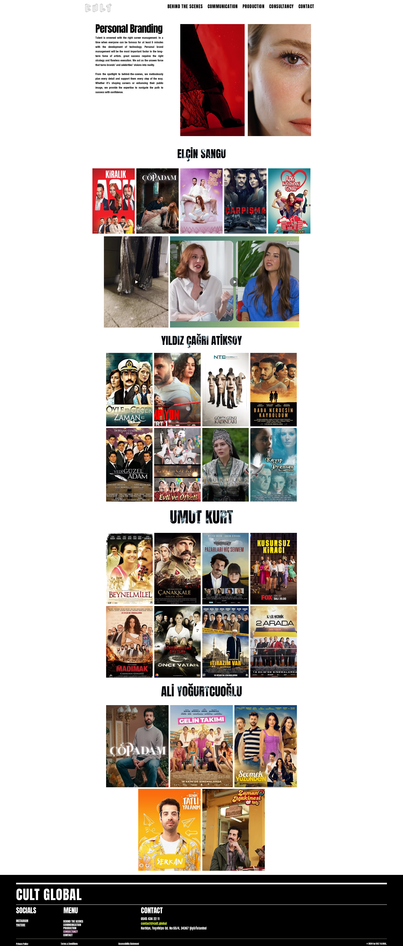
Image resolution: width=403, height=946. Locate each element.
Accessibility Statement (128, 943)
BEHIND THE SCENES (73, 921)
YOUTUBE (20, 925)
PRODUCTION (69, 928)
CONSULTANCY (70, 932)
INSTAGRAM (22, 921)
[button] (239, 132)
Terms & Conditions (69, 943)
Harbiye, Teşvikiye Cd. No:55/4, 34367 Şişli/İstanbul (174, 928)
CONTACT (68, 935)
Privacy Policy (22, 944)
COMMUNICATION (72, 925)
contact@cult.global (154, 923)
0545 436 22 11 (150, 918)
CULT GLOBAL (49, 894)
